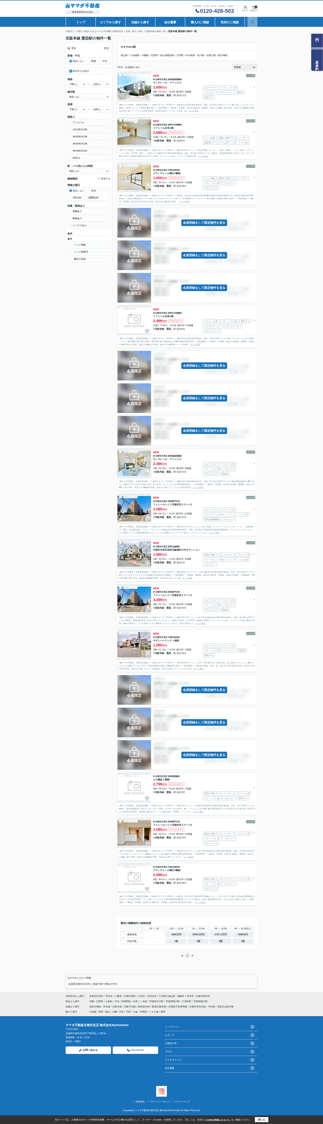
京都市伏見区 (161, 79)
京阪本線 (159, 95)
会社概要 (170, 22)
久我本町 (187, 1001)
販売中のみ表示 (81, 71)
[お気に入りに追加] (147, 97)
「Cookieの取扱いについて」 (217, 1120)
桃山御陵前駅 (167, 55)
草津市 (190, 996)
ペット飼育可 (81, 251)
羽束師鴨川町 (173, 1001)
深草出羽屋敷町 (175, 125)
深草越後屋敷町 (175, 79)
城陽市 (181, 996)
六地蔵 (92, 1011)
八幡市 (118, 996)
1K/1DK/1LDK (80, 129)
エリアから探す (110, 22)
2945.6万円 (198, 934)
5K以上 (76, 157)
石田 (100, 1011)
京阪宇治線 (130, 1006)
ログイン (245, 10)
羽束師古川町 (156, 1001)
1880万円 (176, 934)
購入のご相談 (200, 22)
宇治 (117, 1001)
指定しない (78, 61)
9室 (198, 941)
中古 (105, 61)
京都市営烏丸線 (197, 1006)
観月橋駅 (223, 55)
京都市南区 (130, 996)
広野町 (100, 1001)
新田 (163, 1011)
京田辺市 (152, 996)
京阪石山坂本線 (225, 1006)
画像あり (77, 211)
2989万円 (243, 934)
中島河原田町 (174, 170)
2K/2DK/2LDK (80, 136)
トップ (80, 22)
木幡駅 (145, 55)
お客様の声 (171, 1043)
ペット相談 (80, 244)
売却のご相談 (230, 22)
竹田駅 (180, 55)
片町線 (212, 1006)
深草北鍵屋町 (174, 546)
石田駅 (154, 55)
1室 (176, 941)
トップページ (172, 1026)
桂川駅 (200, 55)
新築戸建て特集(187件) (105, 984)
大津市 (141, 996)
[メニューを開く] (252, 22)
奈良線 (107, 1006)
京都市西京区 (203, 996)
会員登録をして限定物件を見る (204, 222)
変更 (106, 48)
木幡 (92, 1001)
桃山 (107, 1011)
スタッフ (169, 1035)
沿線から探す (140, 22)
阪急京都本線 (159, 1006)
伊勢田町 (126, 1001)
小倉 (135, 1011)
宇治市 (109, 996)
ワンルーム (78, 122)
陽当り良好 (80, 259)
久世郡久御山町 (167, 996)
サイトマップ (182, 1101)
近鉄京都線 (95, 1006)
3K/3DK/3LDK (80, 143)
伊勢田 (143, 1011)
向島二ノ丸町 (140, 1001)
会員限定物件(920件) (79, 984)
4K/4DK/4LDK (80, 150)
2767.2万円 (221, 934)
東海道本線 (144, 1006)
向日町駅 (190, 55)
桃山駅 (124, 55)
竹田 (128, 1011)
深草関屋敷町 (174, 776)
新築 (93, 61)
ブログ (168, 1051)
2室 (243, 941)
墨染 (169, 95)
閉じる (261, 1119)
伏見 (121, 1011)
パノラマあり (80, 225)
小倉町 (109, 1001)
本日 (93, 190)
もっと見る (194, 111)
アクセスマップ (173, 1059)
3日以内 (77, 197)
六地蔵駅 (134, 55)
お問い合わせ (90, 1049)
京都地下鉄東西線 (178, 1006)
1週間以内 (93, 197)
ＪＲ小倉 (153, 1011)
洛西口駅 (211, 55)
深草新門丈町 (174, 501)
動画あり (77, 218)
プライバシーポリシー (160, 1101)
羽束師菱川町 (201, 1001)
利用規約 (140, 1101)
